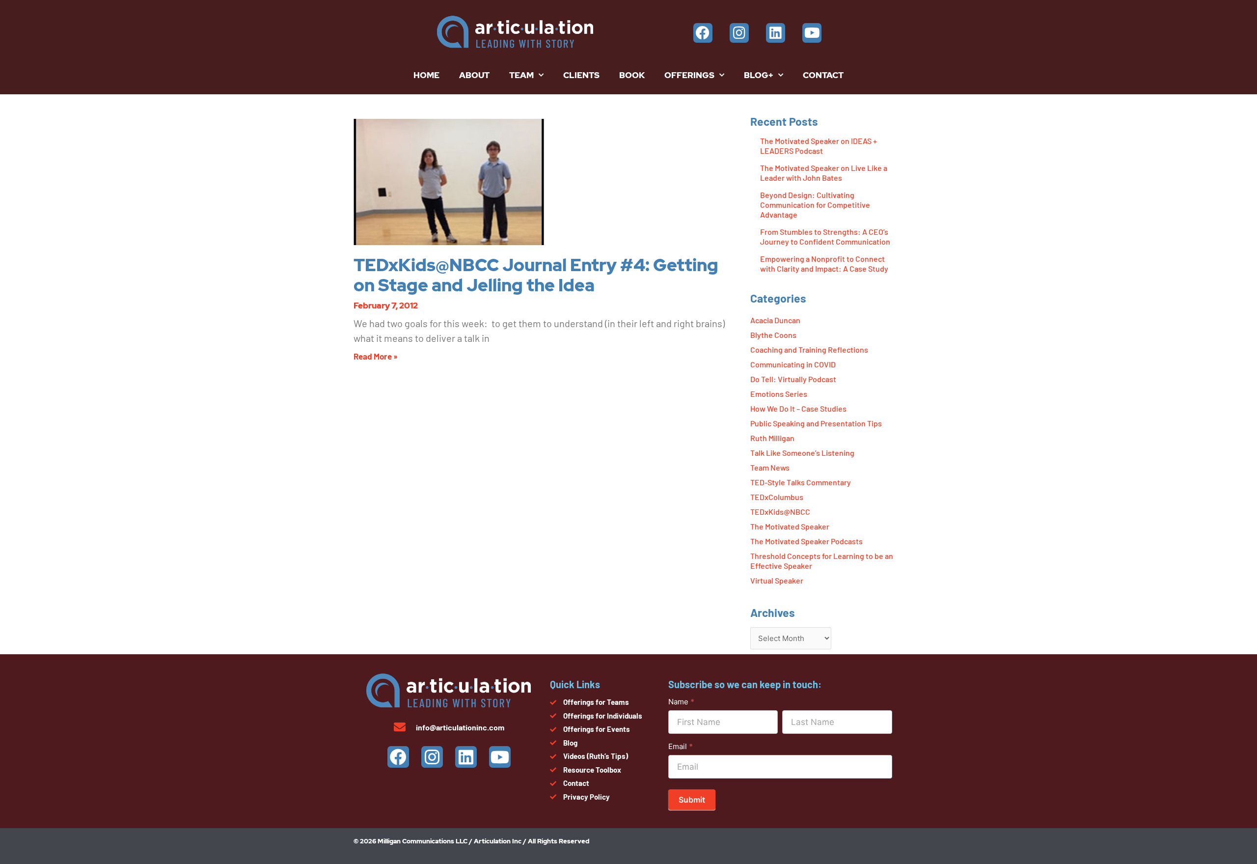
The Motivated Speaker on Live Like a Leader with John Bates (823, 172)
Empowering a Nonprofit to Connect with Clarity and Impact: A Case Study (824, 263)
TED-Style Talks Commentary (800, 482)
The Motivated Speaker (789, 526)
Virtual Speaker (776, 580)
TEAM (521, 75)
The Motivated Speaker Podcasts (806, 541)
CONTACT (823, 75)
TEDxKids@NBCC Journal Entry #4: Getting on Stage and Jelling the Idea (536, 275)
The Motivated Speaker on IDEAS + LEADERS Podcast (818, 145)
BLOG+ (758, 75)
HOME (426, 75)
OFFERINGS (689, 75)
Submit (692, 800)
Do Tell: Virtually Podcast (793, 379)
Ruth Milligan (772, 438)
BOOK (632, 75)
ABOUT (474, 75)
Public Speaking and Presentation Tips (816, 423)
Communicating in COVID (793, 364)
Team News (770, 467)
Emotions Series (778, 393)
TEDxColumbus (776, 497)
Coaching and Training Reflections (809, 349)
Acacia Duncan (775, 320)
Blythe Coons (773, 334)
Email (680, 746)
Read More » (376, 356)
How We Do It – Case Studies (798, 408)
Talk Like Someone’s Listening (802, 452)
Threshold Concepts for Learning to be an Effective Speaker (821, 560)
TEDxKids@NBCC (780, 511)
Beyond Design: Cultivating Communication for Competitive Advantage (815, 204)
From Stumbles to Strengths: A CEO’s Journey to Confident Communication (825, 236)
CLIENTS (581, 75)
